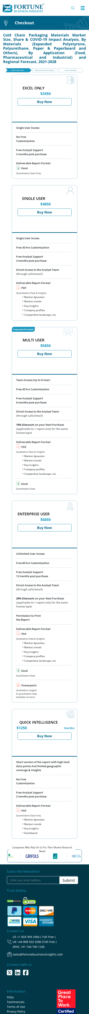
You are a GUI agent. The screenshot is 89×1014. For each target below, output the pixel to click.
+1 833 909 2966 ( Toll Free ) (36, 937)
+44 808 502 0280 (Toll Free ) (37, 942)
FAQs (10, 997)
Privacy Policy (16, 1011)
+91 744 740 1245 (33, 947)
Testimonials (15, 1002)
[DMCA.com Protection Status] (14, 899)
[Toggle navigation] (83, 8)
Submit (69, 880)
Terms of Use (16, 1007)
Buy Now (44, 102)
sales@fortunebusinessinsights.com (38, 954)
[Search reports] (73, 8)
